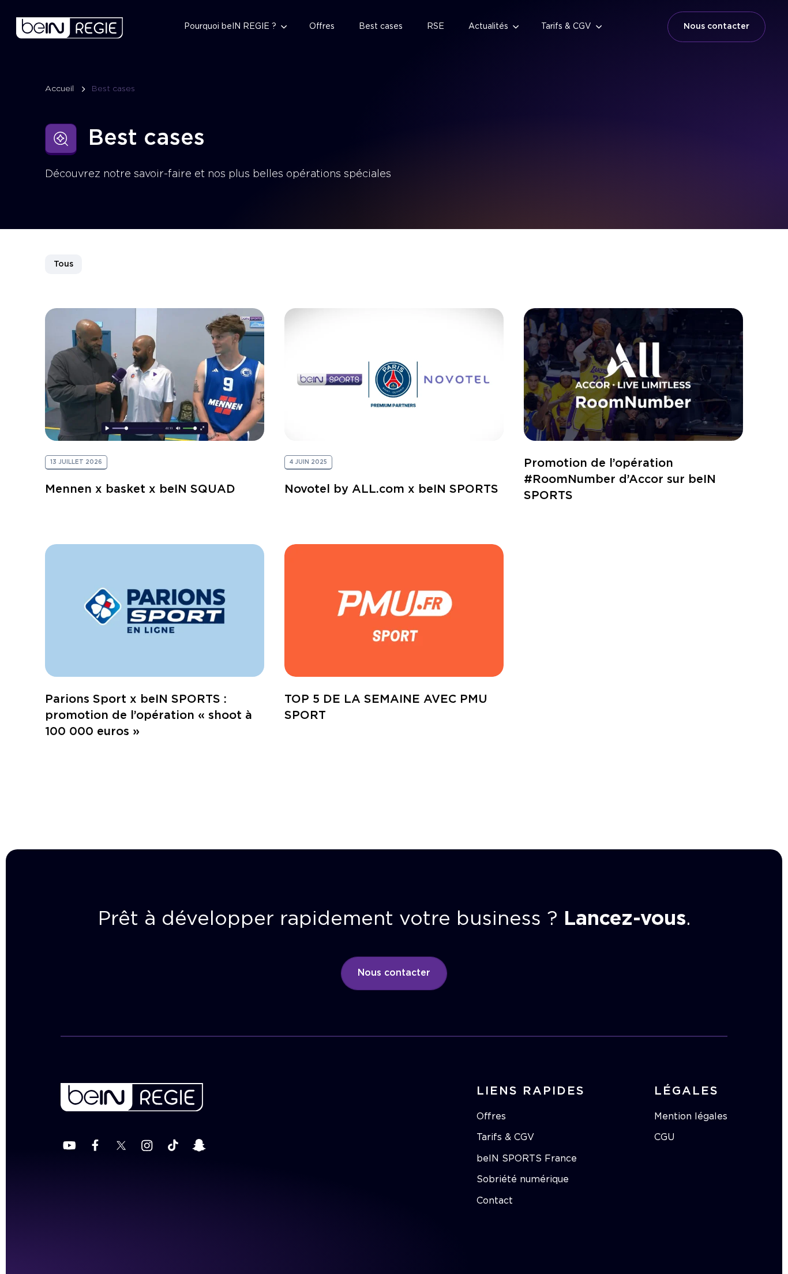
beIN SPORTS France (526, 1158)
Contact (494, 1200)
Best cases (381, 27)
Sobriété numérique (522, 1179)
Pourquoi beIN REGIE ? (230, 27)
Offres (322, 27)
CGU (664, 1137)
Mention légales (690, 1116)
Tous (63, 264)
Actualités (488, 27)
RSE (435, 27)
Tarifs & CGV (566, 27)
